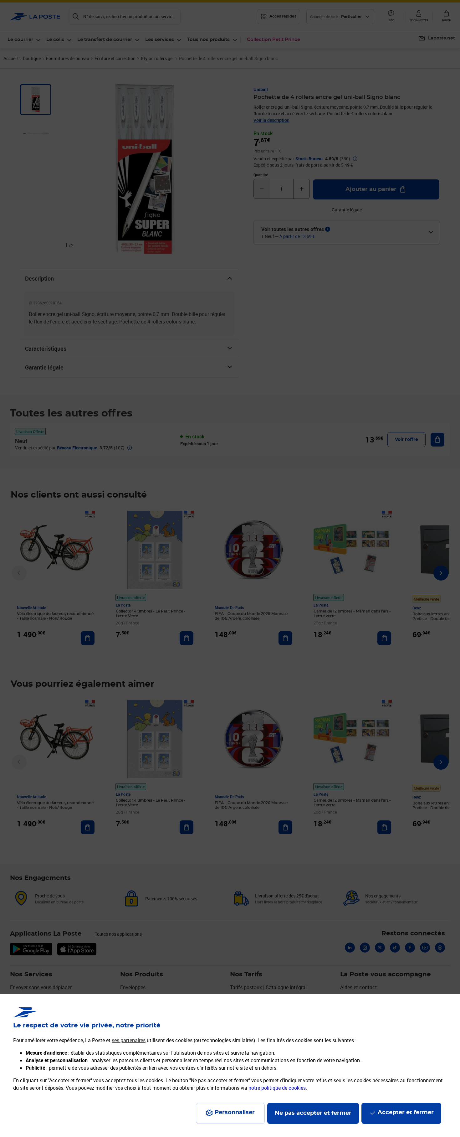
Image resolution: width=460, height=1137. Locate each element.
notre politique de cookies (277, 1087)
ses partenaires (129, 1040)
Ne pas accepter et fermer (313, 1113)
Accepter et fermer (406, 1112)
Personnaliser (235, 1112)
